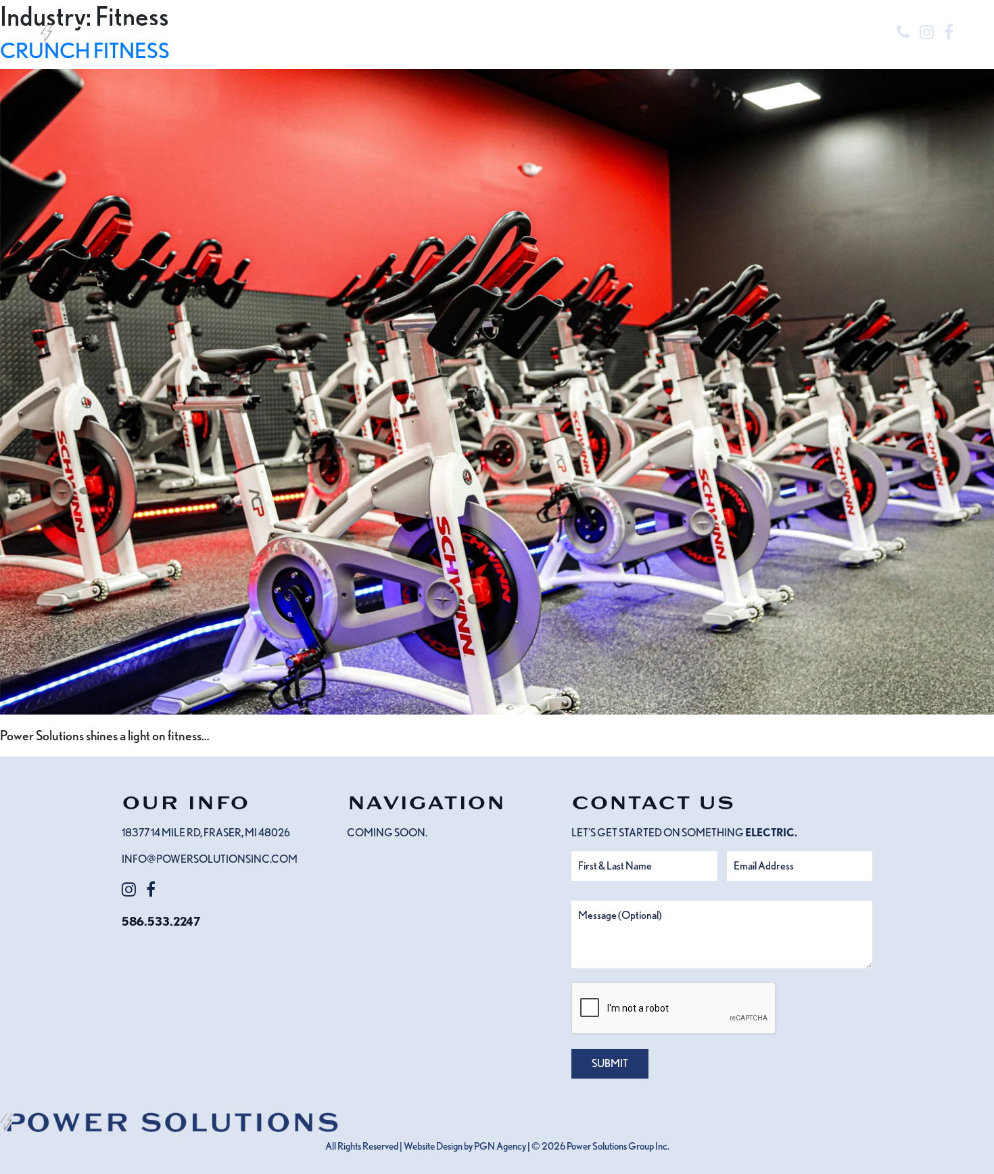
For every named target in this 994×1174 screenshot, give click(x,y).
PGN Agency (500, 1146)
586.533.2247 (161, 921)
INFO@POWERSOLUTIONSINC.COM (210, 859)
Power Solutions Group (610, 1146)
